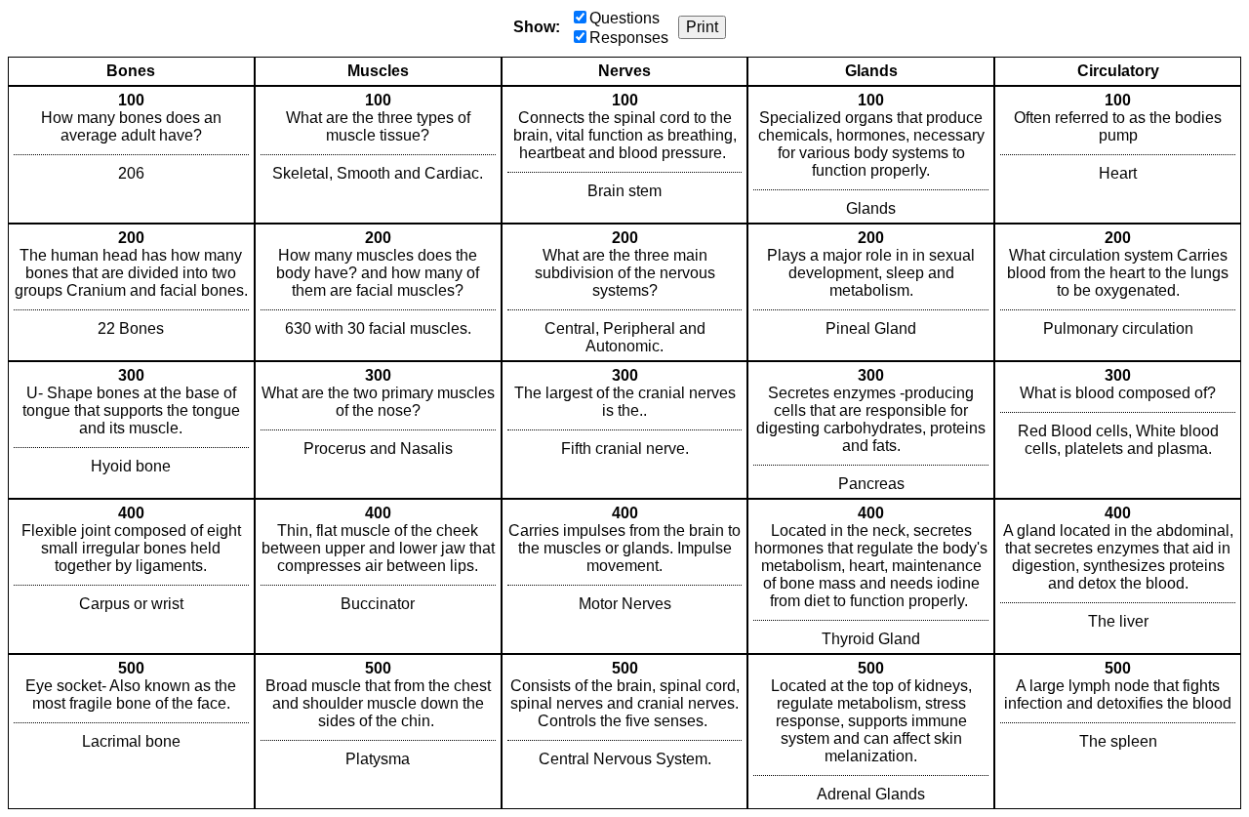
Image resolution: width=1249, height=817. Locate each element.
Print (702, 27)
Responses (628, 37)
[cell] (131, 155)
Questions (624, 18)
